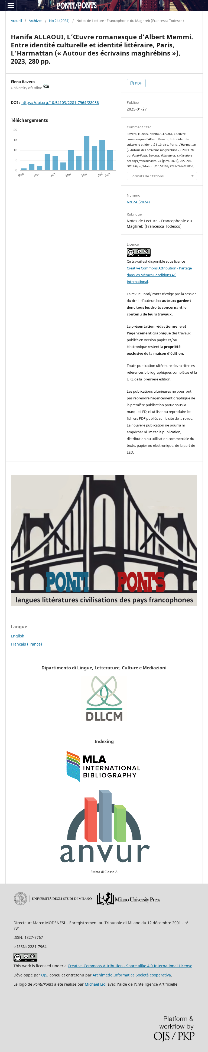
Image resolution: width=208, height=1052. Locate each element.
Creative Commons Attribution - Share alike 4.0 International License (130, 965)
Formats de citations (147, 176)
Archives (35, 20)
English (17, 636)
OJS (44, 975)
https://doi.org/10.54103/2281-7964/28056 (60, 102)
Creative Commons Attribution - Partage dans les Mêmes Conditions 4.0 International (159, 275)
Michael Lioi (95, 984)
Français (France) (26, 644)
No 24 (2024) (59, 20)
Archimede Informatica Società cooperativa (132, 975)
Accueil (16, 20)
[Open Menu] (10, 5)
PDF (138, 83)
